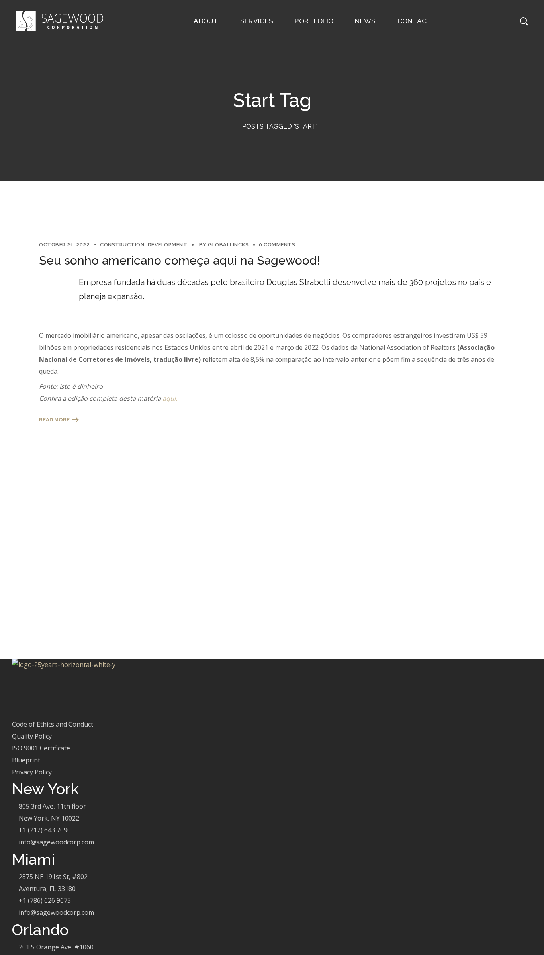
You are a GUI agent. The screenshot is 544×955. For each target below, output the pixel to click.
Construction (122, 245)
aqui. (169, 398)
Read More (54, 420)
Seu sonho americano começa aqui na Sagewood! (179, 260)
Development (168, 245)
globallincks (228, 245)
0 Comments (277, 245)
